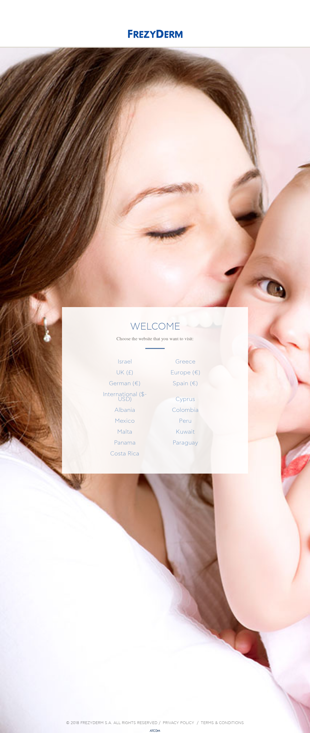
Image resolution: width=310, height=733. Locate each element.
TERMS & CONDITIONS (222, 723)
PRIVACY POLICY (178, 723)
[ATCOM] (155, 731)
